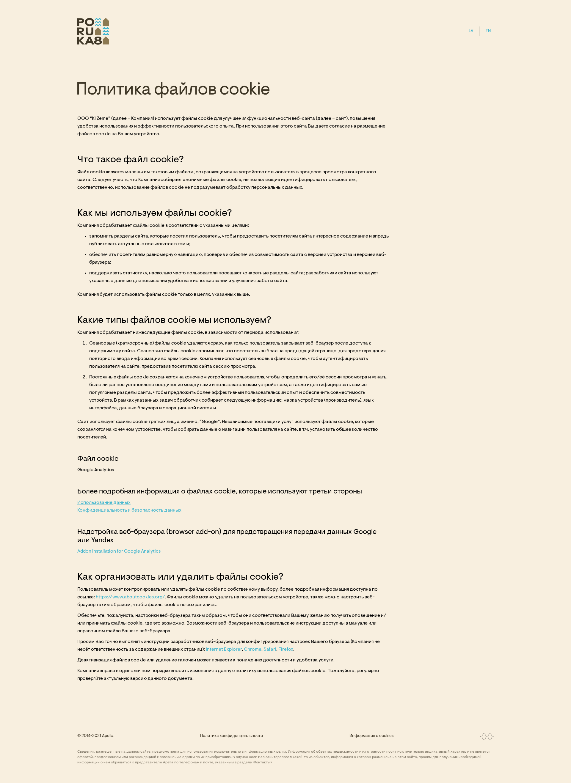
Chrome (252, 649)
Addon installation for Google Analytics (119, 551)
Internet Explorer (224, 649)
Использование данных (104, 502)
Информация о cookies (371, 736)
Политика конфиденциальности (231, 736)
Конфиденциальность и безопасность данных (129, 510)
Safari (269, 649)
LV (471, 31)
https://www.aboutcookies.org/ (130, 597)
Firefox (285, 649)
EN (488, 31)
